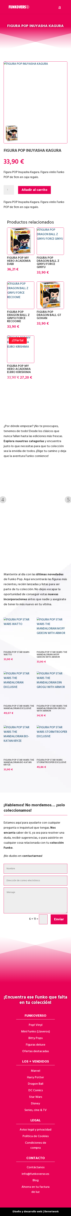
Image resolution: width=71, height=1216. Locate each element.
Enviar (59, 919)
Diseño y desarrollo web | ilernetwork (36, 1212)
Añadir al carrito (34, 190)
